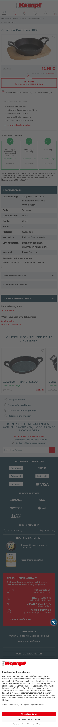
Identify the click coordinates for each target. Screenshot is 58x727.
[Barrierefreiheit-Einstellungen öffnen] (54, 622)
